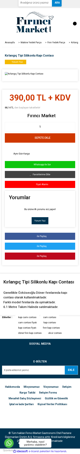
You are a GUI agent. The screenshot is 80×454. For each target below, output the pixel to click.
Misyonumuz (32, 386)
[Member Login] (62, 21)
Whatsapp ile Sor (41, 164)
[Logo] (35, 21)
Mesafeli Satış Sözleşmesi (25, 398)
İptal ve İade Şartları (21, 404)
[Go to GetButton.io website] (9, 450)
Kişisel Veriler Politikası (52, 404)
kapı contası (50, 322)
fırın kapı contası (51, 328)
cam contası (49, 317)
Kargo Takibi (27, 392)
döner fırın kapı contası (30, 333)
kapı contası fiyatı (27, 328)
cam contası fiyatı (27, 322)
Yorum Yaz (40, 220)
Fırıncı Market (41, 115)
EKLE (71, 370)
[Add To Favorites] (40, 174)
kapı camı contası (27, 317)
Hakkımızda (12, 386)
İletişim (66, 386)
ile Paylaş (41, 236)
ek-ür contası (55, 333)
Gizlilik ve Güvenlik (56, 398)
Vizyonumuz (51, 386)
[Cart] (73, 21)
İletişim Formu (48, 392)
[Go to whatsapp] (9, 443)
